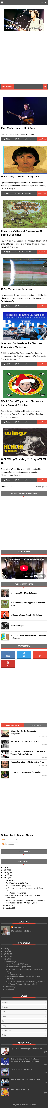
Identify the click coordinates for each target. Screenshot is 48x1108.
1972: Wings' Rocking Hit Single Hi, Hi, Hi (21, 903)
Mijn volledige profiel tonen (21, 931)
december (10, 880)
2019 (6, 870)
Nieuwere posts (7, 486)
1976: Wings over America (16, 288)
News (4, 1016)
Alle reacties (9, 844)
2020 (6, 867)
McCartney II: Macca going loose (20, 176)
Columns (5, 1007)
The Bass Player (17, 626)
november (10, 905)
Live (3, 1012)
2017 (6, 875)
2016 (6, 878)
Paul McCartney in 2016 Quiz (18, 128)
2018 (6, 873)
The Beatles (6, 1030)
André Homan (19, 927)
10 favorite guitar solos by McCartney (26, 615)
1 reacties (44, 737)
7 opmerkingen (23, 306)
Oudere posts (41, 486)
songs (4, 1026)
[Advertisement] (24, 56)
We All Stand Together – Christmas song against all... (25, 900)
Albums (5, 1002)
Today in (5, 1035)
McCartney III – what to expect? (24, 593)
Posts (6, 840)
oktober (9, 908)
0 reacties (44, 744)
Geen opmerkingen (24, 139)
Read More (42, 139)
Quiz (3, 1021)
